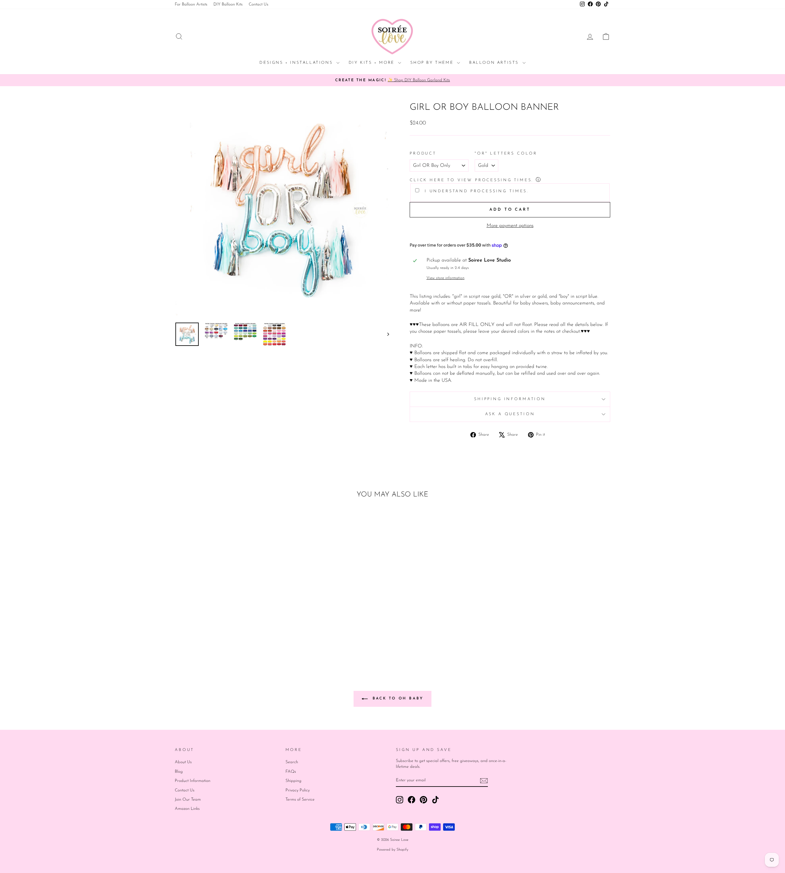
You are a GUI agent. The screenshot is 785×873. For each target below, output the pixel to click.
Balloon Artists (495, 63)
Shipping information (510, 399)
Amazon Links (187, 809)
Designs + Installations (297, 63)
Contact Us (258, 4)
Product (423, 153)
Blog (179, 772)
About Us (183, 762)
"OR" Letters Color (506, 153)
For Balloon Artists (191, 4)
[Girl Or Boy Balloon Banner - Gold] (218, 639)
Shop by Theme (432, 63)
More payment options (510, 225)
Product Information (192, 781)
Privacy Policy (297, 790)
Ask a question (510, 414)
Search (291, 762)
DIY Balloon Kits (228, 4)
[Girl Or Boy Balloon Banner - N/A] (235, 639)
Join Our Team (188, 800)
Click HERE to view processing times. (471, 180)
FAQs (290, 772)
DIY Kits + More (372, 63)
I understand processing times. (475, 191)
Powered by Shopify (392, 850)
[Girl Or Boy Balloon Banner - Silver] (227, 639)
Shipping (293, 781)
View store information (446, 278)
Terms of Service (300, 800)
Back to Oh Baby (396, 698)
